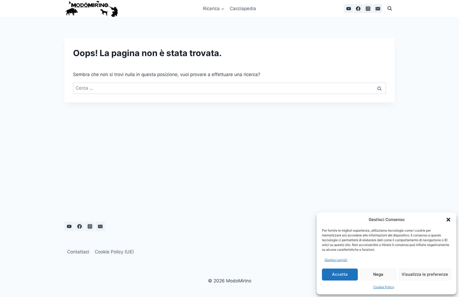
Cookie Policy (383, 287)
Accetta (340, 274)
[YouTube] (348, 8)
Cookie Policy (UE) (114, 251)
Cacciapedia (243, 8)
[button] (448, 219)
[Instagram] (367, 8)
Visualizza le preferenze (425, 274)
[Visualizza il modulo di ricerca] (389, 8)
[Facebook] (358, 8)
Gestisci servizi (336, 260)
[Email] (377, 8)
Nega (378, 274)
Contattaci (78, 251)
